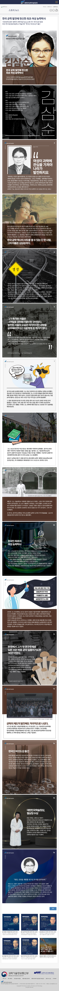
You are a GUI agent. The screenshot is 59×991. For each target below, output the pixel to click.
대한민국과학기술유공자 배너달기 (37, 978)
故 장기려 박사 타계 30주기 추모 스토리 (29, 956)
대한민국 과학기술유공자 (29, 2)
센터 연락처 (10, 978)
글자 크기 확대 (51, 10)
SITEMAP (54, 978)
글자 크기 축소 (53, 10)
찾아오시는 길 (48, 978)
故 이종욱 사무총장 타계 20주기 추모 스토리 (10, 932)
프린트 (56, 10)
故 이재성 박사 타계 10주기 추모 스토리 (10, 956)
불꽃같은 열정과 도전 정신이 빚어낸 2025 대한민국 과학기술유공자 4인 (48, 956)
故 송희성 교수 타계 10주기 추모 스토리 (48, 932)
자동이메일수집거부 (26, 978)
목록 (53, 908)
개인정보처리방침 (17, 978)
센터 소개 (4, 978)
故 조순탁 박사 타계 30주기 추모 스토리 (29, 932)
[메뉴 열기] (56, 2)
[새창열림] (15, 974)
